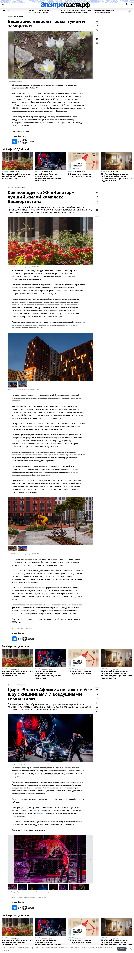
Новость (6, 11)
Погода (10, 16)
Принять (121, 949)
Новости (11, 188)
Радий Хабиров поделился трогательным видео (104, 11)
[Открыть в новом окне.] (16, 141)
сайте (23, 813)
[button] (90, 356)
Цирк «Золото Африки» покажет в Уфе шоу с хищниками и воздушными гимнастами (76, 11)
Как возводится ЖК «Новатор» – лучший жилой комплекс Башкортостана (41, 11)
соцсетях (39, 813)
